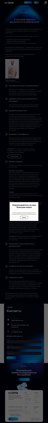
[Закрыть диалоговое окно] (46, 2)
